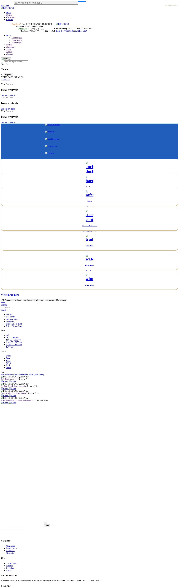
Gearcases (10, 546)
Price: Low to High (14, 324)
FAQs (8, 570)
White (8, 367)
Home (8, 12)
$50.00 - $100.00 (13, 340)
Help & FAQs (62, 31)
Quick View (23, 377)
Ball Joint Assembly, (9, 379)
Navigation (50, 300)
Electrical (39, 300)
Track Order (11, 563)
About (9, 52)
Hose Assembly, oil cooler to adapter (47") (19, 400)
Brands (9, 15)
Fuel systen (24, 374)
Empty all (8, 75)
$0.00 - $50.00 (12, 337)
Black (8, 356)
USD (6, 6)
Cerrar (47, 526)
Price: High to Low (14, 326)
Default (9, 314)
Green (8, 363)
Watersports (34, 374)
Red (8, 365)
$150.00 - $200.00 (14, 344)
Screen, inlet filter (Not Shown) (14, 393)
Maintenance (61, 300)
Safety (41, 374)
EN (2, 6)
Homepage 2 (17, 40)
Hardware (17, 300)
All (7, 335)
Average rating (12, 319)
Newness (10, 321)
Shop (8, 49)
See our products (8, 95)
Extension (10, 550)
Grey (8, 360)
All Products (6, 300)
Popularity (10, 317)
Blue (8, 358)
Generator (10, 553)
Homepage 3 (17, 42)
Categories (10, 17)
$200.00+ (10, 347)
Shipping (10, 568)
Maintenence (28, 300)
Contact (9, 19)
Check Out (5, 79)
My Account (73, 31)
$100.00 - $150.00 (14, 342)
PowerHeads (11, 548)
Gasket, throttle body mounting (14, 386)
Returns (9, 566)
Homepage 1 (17, 38)
